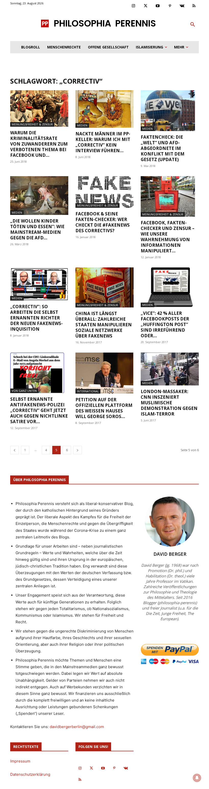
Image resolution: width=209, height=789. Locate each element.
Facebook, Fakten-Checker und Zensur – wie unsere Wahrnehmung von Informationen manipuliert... (167, 237)
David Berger (169, 554)
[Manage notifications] (197, 778)
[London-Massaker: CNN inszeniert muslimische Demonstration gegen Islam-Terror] (170, 369)
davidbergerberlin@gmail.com (77, 726)
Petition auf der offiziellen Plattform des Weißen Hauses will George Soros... (104, 408)
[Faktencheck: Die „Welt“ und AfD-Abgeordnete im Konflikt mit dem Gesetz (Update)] (170, 110)
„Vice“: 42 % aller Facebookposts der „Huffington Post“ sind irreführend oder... (165, 324)
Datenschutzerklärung (30, 774)
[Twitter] (146, 6)
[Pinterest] (170, 6)
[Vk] (182, 6)
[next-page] (77, 450)
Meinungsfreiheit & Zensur (32, 124)
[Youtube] (158, 6)
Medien (82, 125)
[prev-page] (14, 450)
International (88, 391)
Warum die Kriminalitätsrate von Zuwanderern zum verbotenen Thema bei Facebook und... (39, 144)
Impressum (20, 761)
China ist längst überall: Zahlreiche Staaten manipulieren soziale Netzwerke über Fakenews (103, 325)
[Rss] (194, 6)
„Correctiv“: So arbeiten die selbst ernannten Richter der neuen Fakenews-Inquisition (36, 318)
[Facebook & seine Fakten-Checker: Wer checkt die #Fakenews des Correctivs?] (104, 192)
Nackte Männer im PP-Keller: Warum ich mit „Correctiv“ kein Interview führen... (102, 142)
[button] (193, 25)
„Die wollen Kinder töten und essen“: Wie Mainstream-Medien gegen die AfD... (37, 229)
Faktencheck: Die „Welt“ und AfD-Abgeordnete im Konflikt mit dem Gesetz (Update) (163, 148)
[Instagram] (133, 6)
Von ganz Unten (24, 391)
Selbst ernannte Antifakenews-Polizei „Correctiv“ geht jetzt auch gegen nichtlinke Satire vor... (39, 410)
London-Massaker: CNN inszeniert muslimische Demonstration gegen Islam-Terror (169, 403)
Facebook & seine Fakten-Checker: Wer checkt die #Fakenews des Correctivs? (102, 222)
